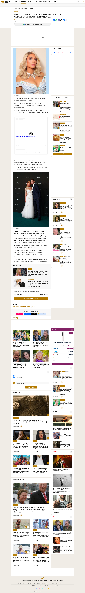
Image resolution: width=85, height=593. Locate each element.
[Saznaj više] (71, 412)
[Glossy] (38, 583)
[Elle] (34, 583)
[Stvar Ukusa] (65, 583)
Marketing (34, 585)
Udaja (33, 306)
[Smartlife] (48, 583)
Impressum (29, 585)
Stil (14, 19)
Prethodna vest (20, 294)
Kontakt (38, 585)
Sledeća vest (42, 294)
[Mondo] (25, 583)
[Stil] (2, 2)
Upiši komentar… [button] (20, 383)
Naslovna (16, 8)
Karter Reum (23, 306)
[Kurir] (19, 583)
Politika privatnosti (47, 585)
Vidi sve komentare (31, 387)
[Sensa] (53, 583)
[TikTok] (63, 52)
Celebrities (21, 8)
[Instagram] (59, 52)
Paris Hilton (16, 306)
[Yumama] (58, 583)
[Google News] (70, 52)
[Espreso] (29, 583)
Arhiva (41, 585)
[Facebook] (55, 52)
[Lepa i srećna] (43, 583)
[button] (49, 20)
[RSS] (66, 52)
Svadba (28, 306)
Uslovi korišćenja (55, 585)
